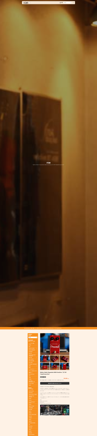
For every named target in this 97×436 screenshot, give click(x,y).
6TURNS (30, 398)
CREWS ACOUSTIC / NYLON (33, 394)
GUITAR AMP (30, 351)
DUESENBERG (31, 407)
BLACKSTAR (30, 426)
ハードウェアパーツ (31, 369)
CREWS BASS (31, 392)
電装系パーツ (30, 372)
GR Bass (30, 429)
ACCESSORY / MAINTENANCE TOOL (32, 381)
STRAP (30, 377)
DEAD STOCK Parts (31, 374)
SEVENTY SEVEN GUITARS (32, 414)
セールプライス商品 (31, 343)
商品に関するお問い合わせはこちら (54, 383)
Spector (30, 411)
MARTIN (30, 419)
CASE (29, 375)
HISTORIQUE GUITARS (32, 422)
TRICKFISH (30, 432)
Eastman (30, 400)
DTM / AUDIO (31, 362)
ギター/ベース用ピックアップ (33, 370)
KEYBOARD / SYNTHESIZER (33, 364)
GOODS (30, 385)
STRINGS (30, 379)
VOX (29, 424)
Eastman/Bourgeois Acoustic (32, 402)
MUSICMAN (30, 409)
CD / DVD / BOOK (31, 383)
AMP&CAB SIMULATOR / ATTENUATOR (32, 355)
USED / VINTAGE (31, 359)
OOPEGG (30, 404)
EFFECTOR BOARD (31, 360)
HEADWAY (30, 417)
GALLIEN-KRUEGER (31, 434)
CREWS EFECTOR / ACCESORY (31, 396)
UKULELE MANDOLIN (32, 349)
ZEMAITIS (30, 421)
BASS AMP (30, 353)
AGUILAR (30, 431)
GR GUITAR (30, 427)
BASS (29, 346)
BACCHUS (30, 416)
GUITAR (30, 344)
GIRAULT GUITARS (31, 406)
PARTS (30, 367)
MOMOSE (30, 412)
